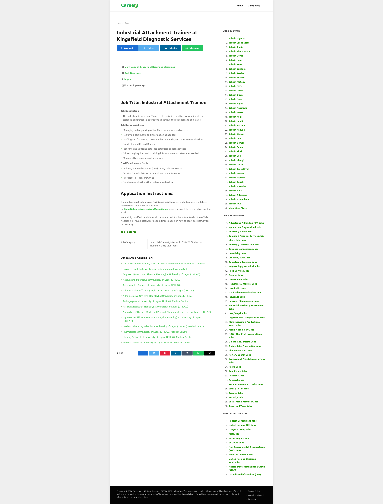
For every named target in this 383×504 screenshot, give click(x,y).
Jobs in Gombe (236, 142)
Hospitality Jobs (237, 288)
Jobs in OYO (235, 86)
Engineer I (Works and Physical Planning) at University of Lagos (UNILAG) (161, 274)
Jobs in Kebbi (236, 120)
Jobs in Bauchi (236, 181)
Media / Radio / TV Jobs (241, 329)
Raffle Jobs (235, 366)
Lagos (127, 79)
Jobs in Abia (235, 190)
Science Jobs (236, 392)
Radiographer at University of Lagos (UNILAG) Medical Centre (155, 301)
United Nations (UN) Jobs (242, 425)
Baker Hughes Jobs (239, 438)
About (240, 5)
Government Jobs (238, 279)
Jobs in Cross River (239, 168)
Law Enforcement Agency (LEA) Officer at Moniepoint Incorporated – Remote (164, 263)
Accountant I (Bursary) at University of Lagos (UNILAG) (152, 284)
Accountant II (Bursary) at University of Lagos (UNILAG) (152, 279)
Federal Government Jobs (243, 420)
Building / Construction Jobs (244, 244)
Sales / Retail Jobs (239, 388)
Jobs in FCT (235, 203)
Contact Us (254, 5)
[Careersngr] (130, 6)
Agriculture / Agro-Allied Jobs (245, 227)
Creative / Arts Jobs (239, 257)
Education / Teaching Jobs (243, 261)
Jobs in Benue (236, 173)
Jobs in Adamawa (238, 194)
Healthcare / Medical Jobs (243, 283)
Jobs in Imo (235, 138)
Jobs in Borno (236, 55)
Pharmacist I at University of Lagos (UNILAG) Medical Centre (155, 331)
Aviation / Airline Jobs (241, 231)
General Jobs (236, 275)
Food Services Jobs (239, 270)
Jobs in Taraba (236, 73)
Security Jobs (236, 397)
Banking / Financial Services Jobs (246, 235)
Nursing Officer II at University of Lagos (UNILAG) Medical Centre (157, 336)
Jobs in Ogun (236, 94)
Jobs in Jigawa (236, 134)
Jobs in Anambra (237, 186)
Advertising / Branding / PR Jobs (246, 222)
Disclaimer (252, 499)
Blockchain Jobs (237, 240)
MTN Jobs (234, 433)
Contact (260, 495)
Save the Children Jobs (241, 454)
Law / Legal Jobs (238, 313)
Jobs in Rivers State (239, 51)
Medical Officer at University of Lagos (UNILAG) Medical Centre (156, 342)
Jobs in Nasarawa (238, 107)
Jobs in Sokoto (236, 77)
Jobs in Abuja (236, 46)
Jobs (127, 23)
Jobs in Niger (236, 103)
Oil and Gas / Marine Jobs (242, 341)
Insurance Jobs (237, 296)
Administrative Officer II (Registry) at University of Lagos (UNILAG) (158, 290)
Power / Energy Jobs (240, 354)
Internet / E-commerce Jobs (244, 301)
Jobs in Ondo (236, 90)
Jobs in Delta (236, 164)
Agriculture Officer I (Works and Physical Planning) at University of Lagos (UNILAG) (167, 311)
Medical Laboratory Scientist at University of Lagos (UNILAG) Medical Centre (163, 326)
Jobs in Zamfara (237, 68)
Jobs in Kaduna (237, 129)
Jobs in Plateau (237, 81)
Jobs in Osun (235, 99)
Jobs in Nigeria (237, 38)
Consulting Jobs (237, 253)
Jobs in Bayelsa (237, 177)
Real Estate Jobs (238, 371)
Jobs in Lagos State (239, 42)
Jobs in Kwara (236, 112)
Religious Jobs (236, 375)
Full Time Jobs (133, 72)
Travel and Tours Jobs (240, 405)
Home (119, 23)
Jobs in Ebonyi (236, 160)
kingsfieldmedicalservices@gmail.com (146, 208)
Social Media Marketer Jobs (243, 401)
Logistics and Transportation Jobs (247, 317)
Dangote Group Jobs (240, 429)
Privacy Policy (254, 491)
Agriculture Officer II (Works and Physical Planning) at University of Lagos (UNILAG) (162, 319)
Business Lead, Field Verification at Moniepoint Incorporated (155, 268)
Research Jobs (236, 379)
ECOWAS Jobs (236, 442)
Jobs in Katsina (237, 125)
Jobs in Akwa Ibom (239, 199)
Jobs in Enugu (236, 147)
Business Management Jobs (243, 248)
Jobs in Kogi (235, 116)
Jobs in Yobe (235, 64)
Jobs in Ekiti (235, 151)
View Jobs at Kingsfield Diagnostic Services (150, 66)
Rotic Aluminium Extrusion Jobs (246, 384)
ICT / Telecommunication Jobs (245, 292)
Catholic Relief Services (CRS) (245, 474)
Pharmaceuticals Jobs (240, 350)
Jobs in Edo (235, 155)
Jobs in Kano (235, 59)
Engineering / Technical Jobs (244, 266)
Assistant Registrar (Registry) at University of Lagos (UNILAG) (155, 306)
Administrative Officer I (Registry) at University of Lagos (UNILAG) (158, 295)
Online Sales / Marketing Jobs (245, 345)
